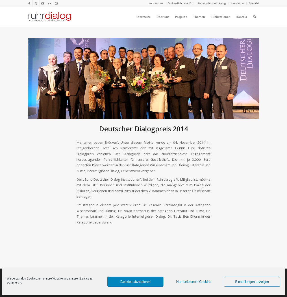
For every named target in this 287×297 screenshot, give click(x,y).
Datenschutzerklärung (212, 3)
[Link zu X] (36, 3)
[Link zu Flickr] (49, 3)
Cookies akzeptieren (135, 282)
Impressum (156, 3)
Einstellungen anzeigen (252, 282)
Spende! (254, 3)
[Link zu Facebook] (29, 3)
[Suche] (254, 17)
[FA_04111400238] (143, 78)
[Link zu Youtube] (42, 3)
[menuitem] (155, 3)
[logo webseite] (49, 17)
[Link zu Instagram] (56, 3)
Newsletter (237, 3)
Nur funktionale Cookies (193, 282)
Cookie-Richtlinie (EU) (180, 3)
